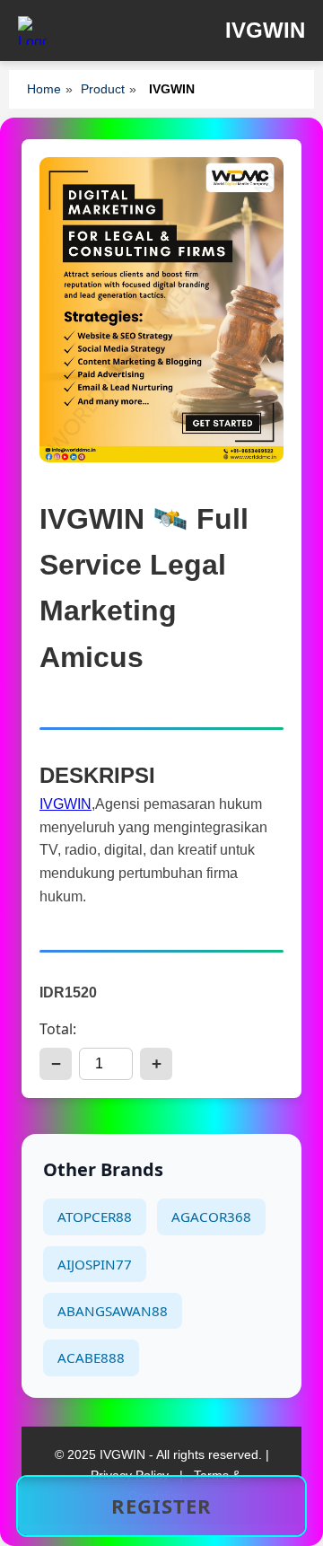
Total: (57, 1029)
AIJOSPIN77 (94, 1264)
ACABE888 (91, 1357)
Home (44, 89)
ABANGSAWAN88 (112, 1311)
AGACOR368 (211, 1216)
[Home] (32, 30)
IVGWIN (65, 804)
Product (103, 89)
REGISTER (161, 1505)
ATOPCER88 (94, 1216)
